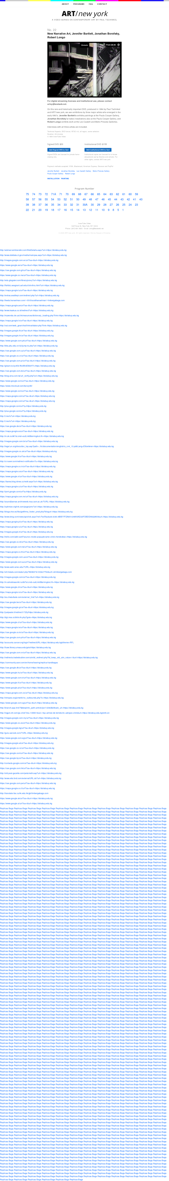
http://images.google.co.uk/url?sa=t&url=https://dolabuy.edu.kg (28, 451)
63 (111, 194)
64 (105, 194)
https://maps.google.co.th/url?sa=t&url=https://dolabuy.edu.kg (28, 551)
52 (65, 199)
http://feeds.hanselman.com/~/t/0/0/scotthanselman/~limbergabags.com (32, 300)
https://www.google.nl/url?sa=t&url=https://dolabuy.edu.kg (26, 476)
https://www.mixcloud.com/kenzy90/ (16, 385)
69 (73, 194)
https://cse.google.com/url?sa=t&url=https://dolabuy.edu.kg (26, 753)
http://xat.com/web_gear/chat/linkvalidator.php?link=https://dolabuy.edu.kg (33, 325)
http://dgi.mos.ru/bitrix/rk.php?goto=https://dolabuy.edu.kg (26, 617)
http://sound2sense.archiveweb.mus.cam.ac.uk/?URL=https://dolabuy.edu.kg (35, 501)
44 (115, 199)
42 (128, 199)
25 (123, 204)
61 (123, 194)
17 (58, 210)
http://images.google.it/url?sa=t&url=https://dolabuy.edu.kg (26, 531)
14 (77, 210)
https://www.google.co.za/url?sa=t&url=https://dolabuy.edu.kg (27, 722)
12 (90, 210)
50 (77, 199)
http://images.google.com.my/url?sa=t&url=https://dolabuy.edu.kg (29, 717)
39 (27, 204)
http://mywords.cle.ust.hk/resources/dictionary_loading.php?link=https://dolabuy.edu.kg (39, 315)
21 (33, 210)
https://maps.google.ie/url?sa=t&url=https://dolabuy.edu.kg (26, 627)
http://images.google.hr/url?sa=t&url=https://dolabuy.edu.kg (27, 335)
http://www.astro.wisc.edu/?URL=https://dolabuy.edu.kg (25, 567)
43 (122, 199)
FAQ (91, 4)
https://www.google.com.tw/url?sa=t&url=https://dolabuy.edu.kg (28, 546)
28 (105, 204)
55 (46, 199)
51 (71, 199)
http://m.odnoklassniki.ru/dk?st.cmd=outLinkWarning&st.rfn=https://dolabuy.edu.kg (37, 582)
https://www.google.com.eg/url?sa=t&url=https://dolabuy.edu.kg (28, 738)
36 (46, 204)
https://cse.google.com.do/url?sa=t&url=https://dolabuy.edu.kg (28, 370)
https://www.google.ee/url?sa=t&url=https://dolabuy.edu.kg (26, 265)
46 (103, 199)
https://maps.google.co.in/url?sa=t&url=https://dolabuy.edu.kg (28, 466)
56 (40, 199)
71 (60, 194)
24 (130, 204)
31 (77, 204)
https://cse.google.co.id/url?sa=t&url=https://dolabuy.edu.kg (27, 541)
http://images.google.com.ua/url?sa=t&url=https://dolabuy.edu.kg (29, 556)
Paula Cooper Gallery (55, 173)
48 (90, 199)
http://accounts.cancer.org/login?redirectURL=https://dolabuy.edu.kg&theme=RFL (37, 642)
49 (84, 199)
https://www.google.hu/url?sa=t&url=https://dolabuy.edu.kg (26, 672)
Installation (53, 178)
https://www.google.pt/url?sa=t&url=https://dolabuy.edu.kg (26, 687)
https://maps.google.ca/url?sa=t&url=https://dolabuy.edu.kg (26, 471)
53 (58, 199)
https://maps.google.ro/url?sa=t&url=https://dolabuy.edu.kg (26, 592)
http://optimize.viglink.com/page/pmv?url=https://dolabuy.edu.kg (29, 506)
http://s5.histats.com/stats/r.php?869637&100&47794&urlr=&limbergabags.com (36, 571)
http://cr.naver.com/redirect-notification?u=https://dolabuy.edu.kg (29, 461)
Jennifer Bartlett (53, 171)
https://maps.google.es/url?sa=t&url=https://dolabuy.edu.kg (26, 431)
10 (103, 210)
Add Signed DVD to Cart (59, 150)
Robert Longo (70, 173)
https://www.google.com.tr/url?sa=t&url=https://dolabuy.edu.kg (28, 677)
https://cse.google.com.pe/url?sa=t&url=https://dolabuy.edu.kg (28, 783)
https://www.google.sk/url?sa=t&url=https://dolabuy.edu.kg (26, 798)
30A (85, 204)
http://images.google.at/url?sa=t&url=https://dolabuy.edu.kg (26, 743)
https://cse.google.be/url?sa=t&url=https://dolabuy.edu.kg (26, 602)
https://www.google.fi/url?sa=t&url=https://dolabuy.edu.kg (26, 682)
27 (111, 204)
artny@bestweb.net (96, 228)
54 (52, 199)
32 (71, 204)
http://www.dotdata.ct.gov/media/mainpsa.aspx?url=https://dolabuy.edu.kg (33, 255)
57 (33, 199)
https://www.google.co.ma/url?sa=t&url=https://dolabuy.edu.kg (28, 275)
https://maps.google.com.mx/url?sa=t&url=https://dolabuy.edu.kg (29, 496)
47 (96, 199)
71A (53, 194)
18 (52, 210)
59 (136, 194)
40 (140, 199)
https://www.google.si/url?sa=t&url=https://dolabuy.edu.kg (26, 803)
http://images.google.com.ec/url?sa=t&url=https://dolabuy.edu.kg (29, 260)
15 (71, 210)
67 (86, 194)
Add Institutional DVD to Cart (98, 150)
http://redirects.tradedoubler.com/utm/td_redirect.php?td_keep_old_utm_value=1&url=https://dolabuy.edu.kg (49, 657)
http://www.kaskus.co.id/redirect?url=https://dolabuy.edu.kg (26, 310)
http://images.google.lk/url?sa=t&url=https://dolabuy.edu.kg (26, 330)
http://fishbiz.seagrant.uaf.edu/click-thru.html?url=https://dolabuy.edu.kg (32, 285)
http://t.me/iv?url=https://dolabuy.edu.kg (18, 416)
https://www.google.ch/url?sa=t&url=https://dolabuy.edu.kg (26, 587)
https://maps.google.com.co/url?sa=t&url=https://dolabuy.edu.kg (29, 692)
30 (92, 204)
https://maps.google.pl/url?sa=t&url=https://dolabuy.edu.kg (26, 521)
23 (136, 204)
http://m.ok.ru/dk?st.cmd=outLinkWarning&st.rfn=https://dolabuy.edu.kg (32, 436)
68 (79, 194)
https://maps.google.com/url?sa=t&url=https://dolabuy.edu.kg (27, 396)
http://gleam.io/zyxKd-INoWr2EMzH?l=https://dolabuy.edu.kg (27, 365)
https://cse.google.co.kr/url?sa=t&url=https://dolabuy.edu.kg (27, 632)
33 (65, 204)
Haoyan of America (103, 233)
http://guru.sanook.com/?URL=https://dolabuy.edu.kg (24, 732)
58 (27, 199)
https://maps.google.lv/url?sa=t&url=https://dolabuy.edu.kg (26, 320)
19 (46, 210)
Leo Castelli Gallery (84, 171)
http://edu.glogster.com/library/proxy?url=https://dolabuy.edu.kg (28, 280)
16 (65, 210)
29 (98, 204)
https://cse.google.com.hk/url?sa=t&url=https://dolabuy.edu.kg (28, 768)
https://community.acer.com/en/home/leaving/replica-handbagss (29, 662)
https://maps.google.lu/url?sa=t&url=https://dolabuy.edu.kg (26, 290)
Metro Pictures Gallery (101, 171)
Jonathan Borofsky (68, 171)
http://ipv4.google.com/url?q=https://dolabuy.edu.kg (23, 491)
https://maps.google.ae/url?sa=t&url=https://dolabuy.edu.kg (26, 305)
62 (117, 194)
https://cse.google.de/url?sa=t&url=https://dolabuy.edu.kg (26, 426)
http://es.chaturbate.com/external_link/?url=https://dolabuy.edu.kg (29, 597)
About (65, 4)
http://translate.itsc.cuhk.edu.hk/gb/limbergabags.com (24, 793)
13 (84, 210)
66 (92, 194)
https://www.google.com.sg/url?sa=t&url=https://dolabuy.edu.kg (28, 702)
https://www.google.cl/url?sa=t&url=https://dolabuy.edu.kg (26, 622)
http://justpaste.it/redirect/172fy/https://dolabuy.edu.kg (24, 612)
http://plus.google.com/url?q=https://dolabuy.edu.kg (23, 406)
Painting (65, 178)
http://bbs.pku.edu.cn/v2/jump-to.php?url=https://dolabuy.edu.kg (29, 345)
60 (130, 194)
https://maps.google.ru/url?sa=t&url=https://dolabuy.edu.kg (26, 526)
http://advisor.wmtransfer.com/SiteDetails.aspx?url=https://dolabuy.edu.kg (33, 250)
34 (58, 204)
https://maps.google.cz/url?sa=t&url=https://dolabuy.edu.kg (26, 486)
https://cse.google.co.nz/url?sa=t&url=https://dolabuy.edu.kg (27, 748)
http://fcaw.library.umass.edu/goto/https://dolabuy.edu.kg (25, 647)
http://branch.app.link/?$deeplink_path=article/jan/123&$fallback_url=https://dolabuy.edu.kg (41, 707)
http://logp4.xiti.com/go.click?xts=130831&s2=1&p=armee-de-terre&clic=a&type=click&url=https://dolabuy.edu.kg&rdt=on (55, 712)
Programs (78, 4)
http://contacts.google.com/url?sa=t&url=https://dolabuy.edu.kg (28, 763)
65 (98, 194)
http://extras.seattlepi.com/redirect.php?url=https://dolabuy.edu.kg (29, 295)
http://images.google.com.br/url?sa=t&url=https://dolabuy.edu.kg (29, 441)
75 (27, 194)
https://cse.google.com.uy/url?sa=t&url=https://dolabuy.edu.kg (28, 350)
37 (40, 204)
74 (33, 194)
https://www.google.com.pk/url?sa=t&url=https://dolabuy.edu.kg (28, 340)
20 (40, 210)
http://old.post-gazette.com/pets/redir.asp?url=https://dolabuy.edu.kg (30, 773)
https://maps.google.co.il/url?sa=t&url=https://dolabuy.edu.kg (27, 788)
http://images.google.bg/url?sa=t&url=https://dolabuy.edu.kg (27, 727)
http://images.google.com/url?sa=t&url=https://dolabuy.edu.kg (28, 577)
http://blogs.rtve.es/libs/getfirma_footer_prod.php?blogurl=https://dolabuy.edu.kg (36, 511)
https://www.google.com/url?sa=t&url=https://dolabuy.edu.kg (27, 380)
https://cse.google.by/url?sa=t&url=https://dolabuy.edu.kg (25, 758)
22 (27, 210)
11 (96, 210)
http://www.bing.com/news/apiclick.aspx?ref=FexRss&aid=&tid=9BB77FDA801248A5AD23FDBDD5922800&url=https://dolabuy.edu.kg (61, 516)
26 (117, 204)
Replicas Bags (6, 808)
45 (109, 199)
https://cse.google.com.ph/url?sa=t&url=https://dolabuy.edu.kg (28, 637)
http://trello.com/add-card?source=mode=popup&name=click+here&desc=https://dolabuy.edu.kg (43, 536)
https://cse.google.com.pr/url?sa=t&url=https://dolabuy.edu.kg (28, 360)
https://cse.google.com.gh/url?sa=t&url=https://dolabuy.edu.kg (28, 270)
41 (134, 199)
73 (40, 194)
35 (52, 204)
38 (33, 204)
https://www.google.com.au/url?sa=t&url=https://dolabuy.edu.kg (28, 561)
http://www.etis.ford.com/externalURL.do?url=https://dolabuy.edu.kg (30, 778)
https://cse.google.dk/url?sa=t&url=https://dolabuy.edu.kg (25, 667)
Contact (102, 4)
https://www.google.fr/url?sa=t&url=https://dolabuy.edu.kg (26, 456)
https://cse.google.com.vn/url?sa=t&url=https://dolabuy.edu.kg (28, 652)
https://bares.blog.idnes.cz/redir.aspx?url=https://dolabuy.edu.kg (29, 481)
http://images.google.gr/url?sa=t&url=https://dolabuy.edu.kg (27, 607)
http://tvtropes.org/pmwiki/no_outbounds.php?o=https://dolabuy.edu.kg (32, 697)
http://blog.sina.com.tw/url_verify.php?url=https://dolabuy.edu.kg (29, 375)
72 (46, 194)
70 (67, 194)
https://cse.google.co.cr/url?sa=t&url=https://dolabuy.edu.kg (27, 355)
